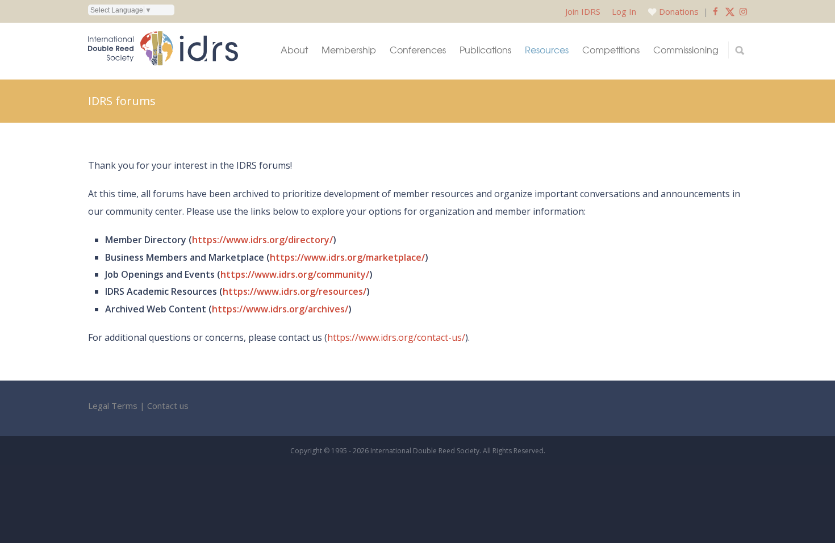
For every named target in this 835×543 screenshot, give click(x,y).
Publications (485, 49)
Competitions (611, 49)
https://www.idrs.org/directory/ (262, 239)
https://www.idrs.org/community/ (294, 274)
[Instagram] (743, 11)
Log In (624, 11)
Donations (679, 11)
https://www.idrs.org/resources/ (294, 291)
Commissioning (686, 49)
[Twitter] (730, 11)
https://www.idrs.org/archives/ (280, 309)
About (294, 49)
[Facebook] (715, 11)
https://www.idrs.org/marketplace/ (347, 257)
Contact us (168, 405)
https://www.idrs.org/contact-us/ (396, 337)
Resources (547, 49)
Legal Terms (112, 405)
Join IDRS (582, 11)
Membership (349, 49)
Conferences (418, 49)
